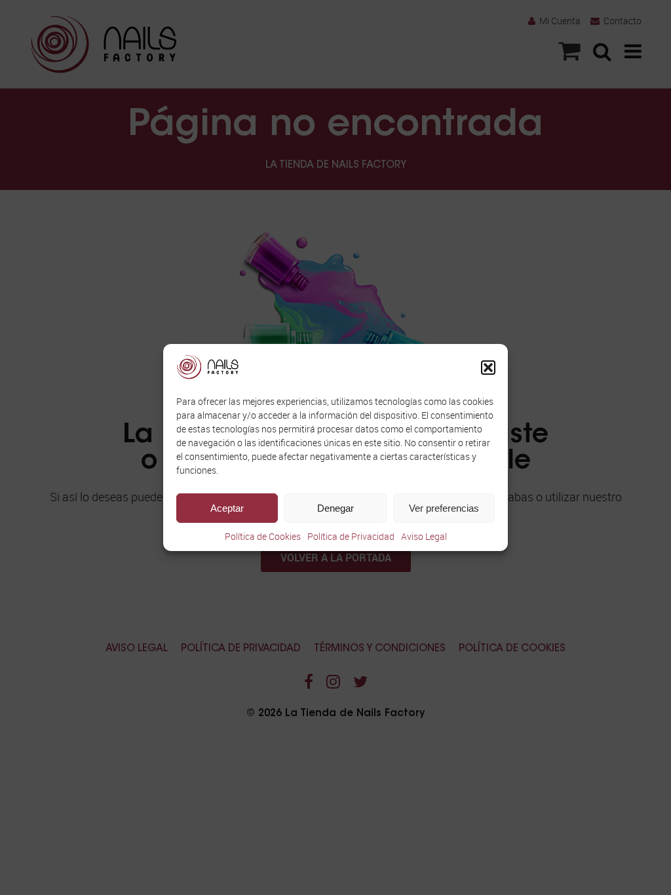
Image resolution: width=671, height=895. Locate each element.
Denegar (335, 508)
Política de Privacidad (350, 536)
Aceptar (227, 508)
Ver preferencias (444, 508)
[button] (488, 367)
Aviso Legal (424, 536)
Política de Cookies (263, 536)
